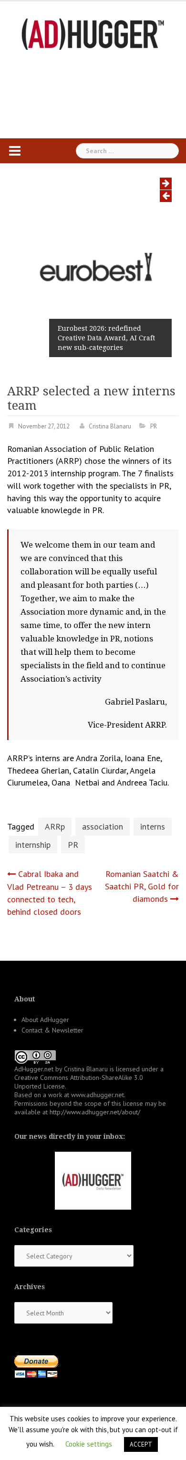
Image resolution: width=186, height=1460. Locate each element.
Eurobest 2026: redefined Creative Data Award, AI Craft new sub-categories (106, 338)
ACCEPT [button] (141, 1444)
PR (153, 426)
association (102, 826)
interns (152, 826)
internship (33, 844)
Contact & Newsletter (52, 1030)
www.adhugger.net (97, 1094)
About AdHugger (45, 1019)
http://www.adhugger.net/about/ (95, 1112)
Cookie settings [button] (88, 1444)
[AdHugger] (93, 33)
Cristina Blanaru (110, 426)
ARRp (55, 826)
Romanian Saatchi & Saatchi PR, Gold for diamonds (142, 886)
